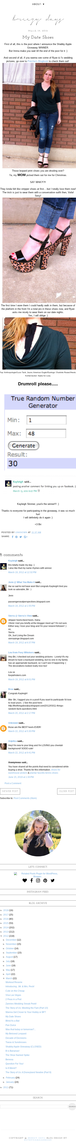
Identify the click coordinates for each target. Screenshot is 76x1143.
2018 (6, 910)
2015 (6, 923)
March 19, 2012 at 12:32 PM (22, 572)
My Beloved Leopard (16, 1033)
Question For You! (14, 1063)
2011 (6, 1087)
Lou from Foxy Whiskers (21, 652)
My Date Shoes (13, 1016)
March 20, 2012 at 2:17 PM (21, 713)
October (10, 948)
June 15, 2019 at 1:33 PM (21, 777)
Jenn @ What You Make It (21, 582)
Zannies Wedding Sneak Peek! (21, 1003)
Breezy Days (36, 1138)
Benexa (9, 1059)
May (8, 970)
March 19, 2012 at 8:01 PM (21, 679)
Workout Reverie (14, 982)
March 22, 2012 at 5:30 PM (21, 731)
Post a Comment (13, 783)
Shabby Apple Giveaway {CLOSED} (23, 1046)
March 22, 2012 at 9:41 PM (21, 752)
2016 (6, 919)
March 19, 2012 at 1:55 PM (21, 606)
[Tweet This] (21, 537)
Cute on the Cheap (15, 991)
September (12, 952)
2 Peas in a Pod (13, 999)
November (11, 944)
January (10, 1082)
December (11, 940)
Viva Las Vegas (13, 995)
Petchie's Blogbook (38, 61)
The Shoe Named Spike (18, 1055)
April (8, 974)
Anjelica (12, 741)
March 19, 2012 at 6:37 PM (21, 642)
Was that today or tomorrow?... (21, 1029)
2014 (6, 927)
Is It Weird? (11, 1068)
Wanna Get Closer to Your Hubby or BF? (26, 1012)
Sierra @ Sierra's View (20, 616)
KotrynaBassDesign (38, 1140)
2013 (6, 932)
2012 (6, 936)
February (10, 1077)
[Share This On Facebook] (12, 537)
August (9, 957)
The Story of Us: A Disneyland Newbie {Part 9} (28, 1072)
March (9, 978)
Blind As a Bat (12, 1021)
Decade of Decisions (16, 1038)
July (8, 961)
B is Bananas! (12, 1051)
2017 (6, 914)
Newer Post (10, 791)
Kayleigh (13, 560)
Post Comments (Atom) (25, 798)
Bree (10, 689)
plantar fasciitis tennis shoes (44, 773)
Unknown (13, 723)
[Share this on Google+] (25, 537)
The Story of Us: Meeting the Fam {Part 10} (27, 1008)
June (8, 965)
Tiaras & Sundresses (16, 1042)
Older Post (66, 791)
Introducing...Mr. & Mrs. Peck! (20, 986)
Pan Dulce (11, 1025)
